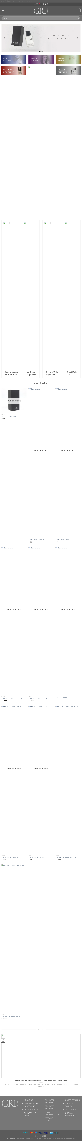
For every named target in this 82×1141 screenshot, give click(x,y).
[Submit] (78, 18)
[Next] (77, 38)
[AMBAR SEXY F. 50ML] (41, 780)
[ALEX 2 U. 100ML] (68, 621)
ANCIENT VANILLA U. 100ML (66, 858)
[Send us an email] (47, 4)
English (36, 4)
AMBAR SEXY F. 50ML (36, 858)
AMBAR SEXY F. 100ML (10, 858)
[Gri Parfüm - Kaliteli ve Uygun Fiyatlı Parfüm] (41, 10)
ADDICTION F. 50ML (63, 540)
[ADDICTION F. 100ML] (41, 462)
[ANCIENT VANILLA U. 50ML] (14, 938)
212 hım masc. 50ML (9, 416)
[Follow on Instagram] (45, 4)
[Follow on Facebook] (43, 4)
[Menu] (3, 10)
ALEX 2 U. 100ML (62, 697)
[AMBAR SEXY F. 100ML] (14, 780)
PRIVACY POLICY (31, 1110)
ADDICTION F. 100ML (36, 540)
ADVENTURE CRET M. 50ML (38, 699)
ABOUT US (28, 1100)
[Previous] (5, 38)
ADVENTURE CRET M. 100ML (12, 699)
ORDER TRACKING (72, 1100)
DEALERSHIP (70, 1110)
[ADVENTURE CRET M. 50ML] (41, 621)
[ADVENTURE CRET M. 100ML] (14, 621)
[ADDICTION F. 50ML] (68, 462)
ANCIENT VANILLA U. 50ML (11, 1017)
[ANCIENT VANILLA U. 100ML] (68, 780)
